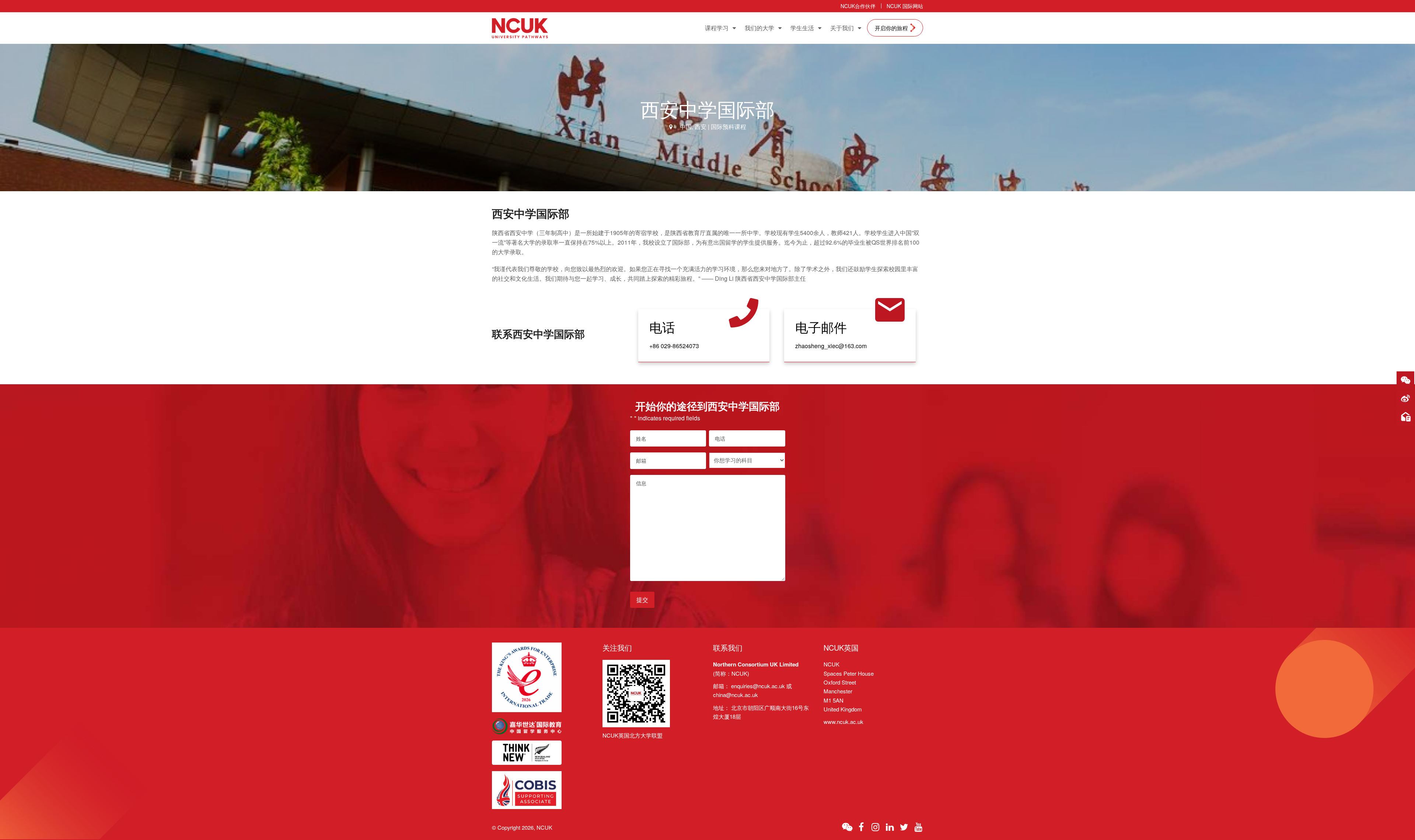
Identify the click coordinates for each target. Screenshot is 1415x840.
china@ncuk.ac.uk (735, 695)
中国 (686, 126)
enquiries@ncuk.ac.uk (758, 686)
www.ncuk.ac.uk (843, 721)
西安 (700, 126)
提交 (642, 599)
